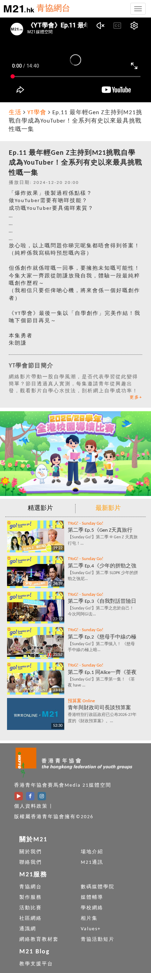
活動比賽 (30, 908)
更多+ (136, 397)
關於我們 (30, 852)
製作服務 (30, 897)
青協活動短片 (97, 939)
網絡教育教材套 (39, 939)
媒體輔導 (92, 897)
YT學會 (36, 113)
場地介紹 (92, 852)
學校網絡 (92, 908)
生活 (15, 113)
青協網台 (53, 9)
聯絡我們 (30, 862)
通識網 (27, 929)
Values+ (91, 929)
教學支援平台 (36, 964)
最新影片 (108, 508)
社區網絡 (30, 918)
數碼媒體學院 (97, 887)
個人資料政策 (31, 806)
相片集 (89, 918)
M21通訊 (92, 862)
